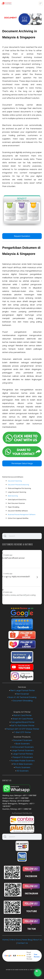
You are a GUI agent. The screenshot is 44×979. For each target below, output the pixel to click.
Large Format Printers (22, 754)
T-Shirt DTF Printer (22, 732)
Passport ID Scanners (23, 757)
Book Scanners (23, 744)
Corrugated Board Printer (23, 722)
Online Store (15, 940)
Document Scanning (15, 481)
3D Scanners (23, 771)
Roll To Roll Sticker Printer (22, 725)
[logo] (6, 3)
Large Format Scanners (23, 750)
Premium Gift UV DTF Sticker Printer (22, 729)
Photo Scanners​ (22, 767)
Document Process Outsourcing (18, 484)
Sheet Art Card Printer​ (22, 719)
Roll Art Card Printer (23, 715)
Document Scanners (22, 740)
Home (5, 940)
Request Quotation (22, 236)
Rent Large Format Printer (22, 690)
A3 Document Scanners (23, 747)
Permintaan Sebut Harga (22, 463)
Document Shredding (22, 701)
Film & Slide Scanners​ (22, 764)
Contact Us (22, 943)
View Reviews (37, 956)
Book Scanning (13, 496)
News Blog (27, 940)
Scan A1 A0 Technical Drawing (22, 697)
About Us (37, 940)
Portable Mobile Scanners (23, 761)
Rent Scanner (22, 694)
